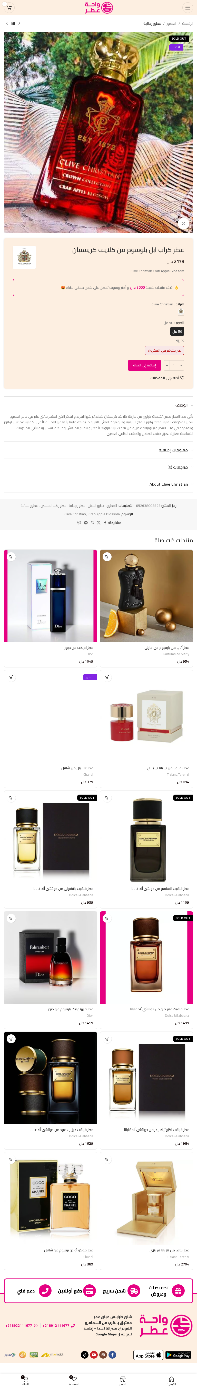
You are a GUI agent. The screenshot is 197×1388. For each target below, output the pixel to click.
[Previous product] (19, 23)
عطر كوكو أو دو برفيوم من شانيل (68, 1250)
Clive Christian (75, 514)
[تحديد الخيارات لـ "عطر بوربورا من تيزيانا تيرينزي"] (107, 677)
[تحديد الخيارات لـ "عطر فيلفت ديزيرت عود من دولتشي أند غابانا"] (11, 1038)
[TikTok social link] (84, 1355)
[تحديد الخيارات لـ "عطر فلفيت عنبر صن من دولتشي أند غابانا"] (107, 918)
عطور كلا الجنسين (53, 505)
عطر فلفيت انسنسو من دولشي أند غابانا (160, 888)
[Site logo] (98, 7)
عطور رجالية (152, 23)
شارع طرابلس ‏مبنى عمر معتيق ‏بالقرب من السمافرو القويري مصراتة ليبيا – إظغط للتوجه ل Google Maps (107, 1325)
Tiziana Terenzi (178, 774)
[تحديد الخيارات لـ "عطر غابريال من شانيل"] (11, 677)
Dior (90, 654)
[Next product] (7, 23)
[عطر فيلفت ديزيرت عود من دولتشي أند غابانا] (50, 1078)
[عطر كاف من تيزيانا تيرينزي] (146, 1198)
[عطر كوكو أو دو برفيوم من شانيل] (50, 1198)
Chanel (88, 774)
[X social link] (98, 522)
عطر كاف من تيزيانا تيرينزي (169, 1250)
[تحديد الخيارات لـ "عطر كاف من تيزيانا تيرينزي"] (107, 1159)
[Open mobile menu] (188, 8)
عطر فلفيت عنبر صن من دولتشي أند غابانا (159, 1009)
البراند (180, 304)
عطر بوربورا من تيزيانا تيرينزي (168, 768)
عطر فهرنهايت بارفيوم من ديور (70, 1009)
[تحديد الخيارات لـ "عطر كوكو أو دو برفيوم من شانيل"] (11, 1159)
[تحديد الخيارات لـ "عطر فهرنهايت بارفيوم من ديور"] (11, 918)
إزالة (178, 341)
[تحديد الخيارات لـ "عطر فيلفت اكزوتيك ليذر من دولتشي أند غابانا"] (107, 1038)
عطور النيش (96, 505)
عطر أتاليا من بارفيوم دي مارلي (166, 647)
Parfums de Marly (176, 654)
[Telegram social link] (86, 522)
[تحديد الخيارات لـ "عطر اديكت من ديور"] (11, 556)
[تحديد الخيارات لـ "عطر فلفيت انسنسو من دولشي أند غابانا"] (107, 797)
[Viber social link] (79, 522)
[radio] (181, 311)
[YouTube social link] (94, 1355)
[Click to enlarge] (183, 223)
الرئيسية (187, 23)
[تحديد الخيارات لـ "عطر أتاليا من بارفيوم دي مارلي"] (107, 556)
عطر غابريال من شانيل (77, 768)
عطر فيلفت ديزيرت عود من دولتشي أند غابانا (61, 1129)
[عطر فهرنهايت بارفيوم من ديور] (50, 957)
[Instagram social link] (103, 1355)
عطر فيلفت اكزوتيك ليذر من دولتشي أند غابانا (156, 1129)
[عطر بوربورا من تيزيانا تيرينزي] (146, 716)
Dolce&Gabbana (177, 895)
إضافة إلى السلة (144, 365)
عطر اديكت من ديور (79, 647)
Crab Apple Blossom (104, 514)
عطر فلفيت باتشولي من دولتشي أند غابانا (63, 888)
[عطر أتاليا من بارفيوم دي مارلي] (146, 596)
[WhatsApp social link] (92, 522)
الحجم (180, 323)
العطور (171, 23)
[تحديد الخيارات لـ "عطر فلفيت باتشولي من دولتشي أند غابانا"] (11, 797)
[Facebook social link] (105, 522)
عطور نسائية (29, 505)
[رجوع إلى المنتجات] (13, 23)
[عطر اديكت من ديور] (50, 596)
